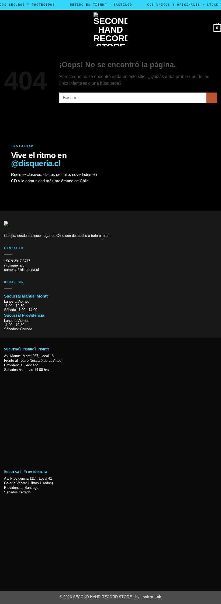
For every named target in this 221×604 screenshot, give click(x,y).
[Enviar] (211, 98)
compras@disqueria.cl (21, 270)
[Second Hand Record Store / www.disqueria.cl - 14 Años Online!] (110, 29)
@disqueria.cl (35, 163)
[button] (39, 28)
